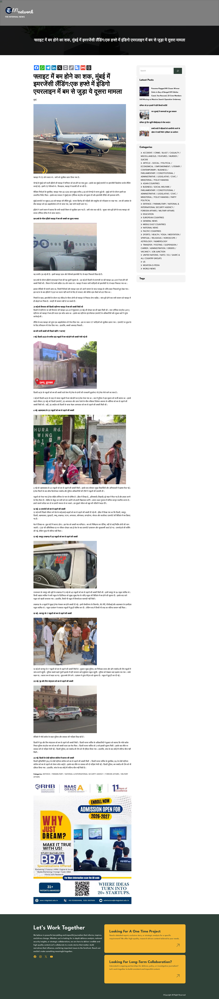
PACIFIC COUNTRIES (152, 231)
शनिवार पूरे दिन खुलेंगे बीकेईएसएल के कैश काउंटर (155, 122)
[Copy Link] (71, 68)
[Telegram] (48, 68)
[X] (60, 68)
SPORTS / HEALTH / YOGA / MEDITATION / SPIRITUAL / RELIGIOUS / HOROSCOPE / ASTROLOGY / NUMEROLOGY (161, 238)
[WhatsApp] (42, 68)
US (144, 262)
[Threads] (89, 68)
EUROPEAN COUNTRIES (153, 218)
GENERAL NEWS (150, 221)
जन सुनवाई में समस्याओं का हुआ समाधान (164, 111)
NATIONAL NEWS (150, 228)
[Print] (65, 68)
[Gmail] (83, 68)
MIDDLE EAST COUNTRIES (154, 225)
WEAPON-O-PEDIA (151, 265)
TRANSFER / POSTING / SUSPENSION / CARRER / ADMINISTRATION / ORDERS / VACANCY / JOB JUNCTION (159, 248)
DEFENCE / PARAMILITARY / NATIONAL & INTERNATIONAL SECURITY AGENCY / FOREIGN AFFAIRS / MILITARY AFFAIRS (160, 207)
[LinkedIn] (54, 68)
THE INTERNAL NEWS (15, 17)
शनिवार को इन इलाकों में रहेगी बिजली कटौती (153, 105)
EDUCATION (148, 214)
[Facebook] (36, 68)
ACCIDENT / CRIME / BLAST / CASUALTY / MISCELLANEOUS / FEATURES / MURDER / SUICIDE (161, 156)
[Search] (178, 71)
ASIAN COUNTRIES (151, 184)
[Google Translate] (77, 68)
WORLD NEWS (149, 269)
